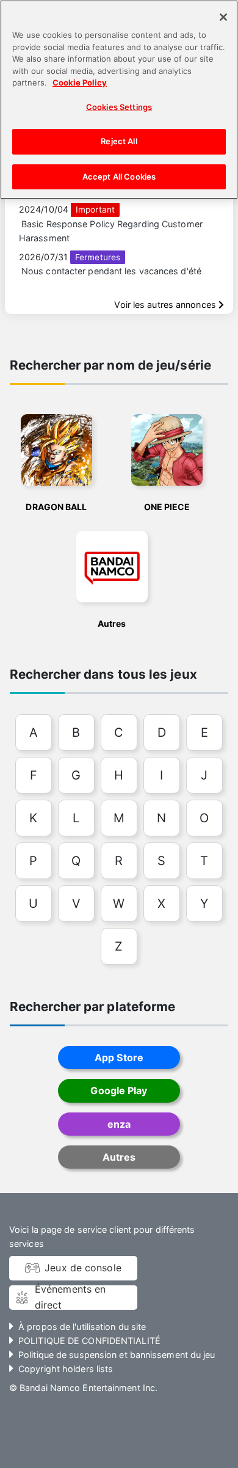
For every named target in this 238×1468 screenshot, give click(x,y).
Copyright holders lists (65, 1369)
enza (119, 1124)
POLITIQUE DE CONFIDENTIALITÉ (89, 1340)
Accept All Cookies (119, 176)
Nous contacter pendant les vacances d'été (111, 271)
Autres (119, 1157)
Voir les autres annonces (166, 304)
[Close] (223, 17)
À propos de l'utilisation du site (82, 1326)
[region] (119, 99)
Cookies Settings (119, 107)
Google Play (118, 1090)
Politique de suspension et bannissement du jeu (116, 1354)
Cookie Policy (79, 82)
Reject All (119, 141)
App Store (119, 1057)
